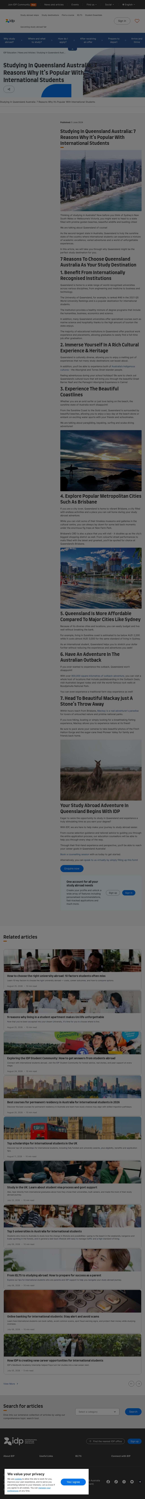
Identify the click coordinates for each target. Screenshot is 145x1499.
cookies (18, 1479)
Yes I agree (73, 1481)
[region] (47, 1481)
